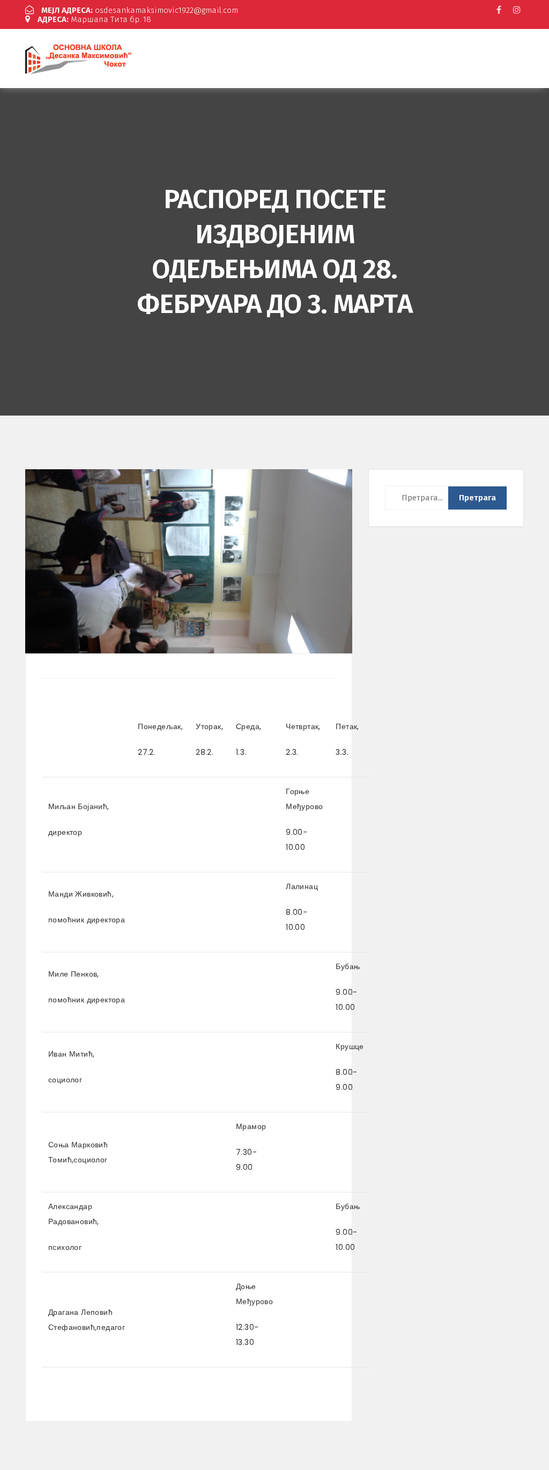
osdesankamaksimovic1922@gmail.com (139, 10)
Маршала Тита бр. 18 (94, 19)
